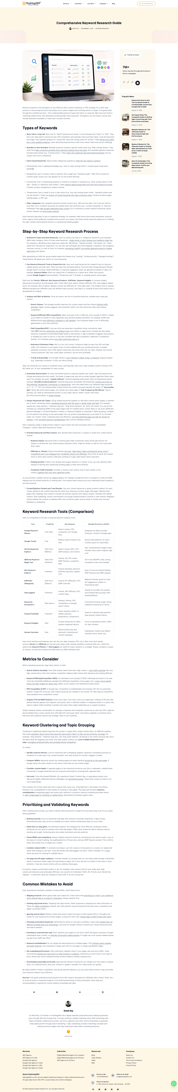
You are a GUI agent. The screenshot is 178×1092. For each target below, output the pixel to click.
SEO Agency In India (30, 1058)
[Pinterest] (80, 992)
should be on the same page (96, 760)
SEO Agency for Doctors (66, 1060)
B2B (93, 1063)
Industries (78, 3)
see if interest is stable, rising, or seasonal (82, 358)
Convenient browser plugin (95, 602)
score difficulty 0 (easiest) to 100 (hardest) (59, 320)
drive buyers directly (51, 211)
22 (111, 142)
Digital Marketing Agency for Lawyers (70, 1055)
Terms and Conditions (134, 1060)
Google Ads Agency (30, 1060)
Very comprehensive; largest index (98, 548)
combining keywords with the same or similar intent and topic (75, 403)
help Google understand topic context (55, 209)
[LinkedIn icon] (68, 1031)
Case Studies (96, 1058)
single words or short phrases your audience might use (90, 240)
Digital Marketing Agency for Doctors (70, 1058)
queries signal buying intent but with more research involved (88, 185)
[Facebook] (34, 992)
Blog (113, 3)
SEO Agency (27, 1055)
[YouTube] (117, 1089)
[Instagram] (99, 1089)
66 (33, 169)
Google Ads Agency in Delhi (33, 1068)
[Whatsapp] (174, 1083)
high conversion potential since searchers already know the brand (61, 150)
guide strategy (54, 395)
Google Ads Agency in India (33, 1063)
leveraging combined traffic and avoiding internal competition (52, 742)
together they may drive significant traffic (53, 473)
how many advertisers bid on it (66, 339)
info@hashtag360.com (124, 1076)
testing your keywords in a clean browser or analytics (58, 954)
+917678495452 (147, 3)
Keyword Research (102, 28)
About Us (129, 1055)
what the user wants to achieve (88, 161)
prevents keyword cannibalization (52, 420)
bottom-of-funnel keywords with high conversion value (70, 195)
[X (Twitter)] (57, 992)
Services (66, 3)
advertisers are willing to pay (57, 331)
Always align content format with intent (95, 917)
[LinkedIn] (102, 992)
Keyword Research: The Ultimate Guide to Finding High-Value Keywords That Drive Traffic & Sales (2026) (142, 148)
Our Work (90, 3)
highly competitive (42, 906)
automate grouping (75, 779)
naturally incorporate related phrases (65, 935)
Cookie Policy (131, 1065)
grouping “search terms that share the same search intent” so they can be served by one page (68, 734)
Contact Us (130, 1058)
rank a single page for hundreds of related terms (44, 795)
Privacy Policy (131, 1063)
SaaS (93, 1060)
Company (103, 3)
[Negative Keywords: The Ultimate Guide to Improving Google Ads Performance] (125, 132)
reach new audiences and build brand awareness (85, 153)
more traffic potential (97, 670)
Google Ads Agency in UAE (32, 1065)
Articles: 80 (68, 1036)
